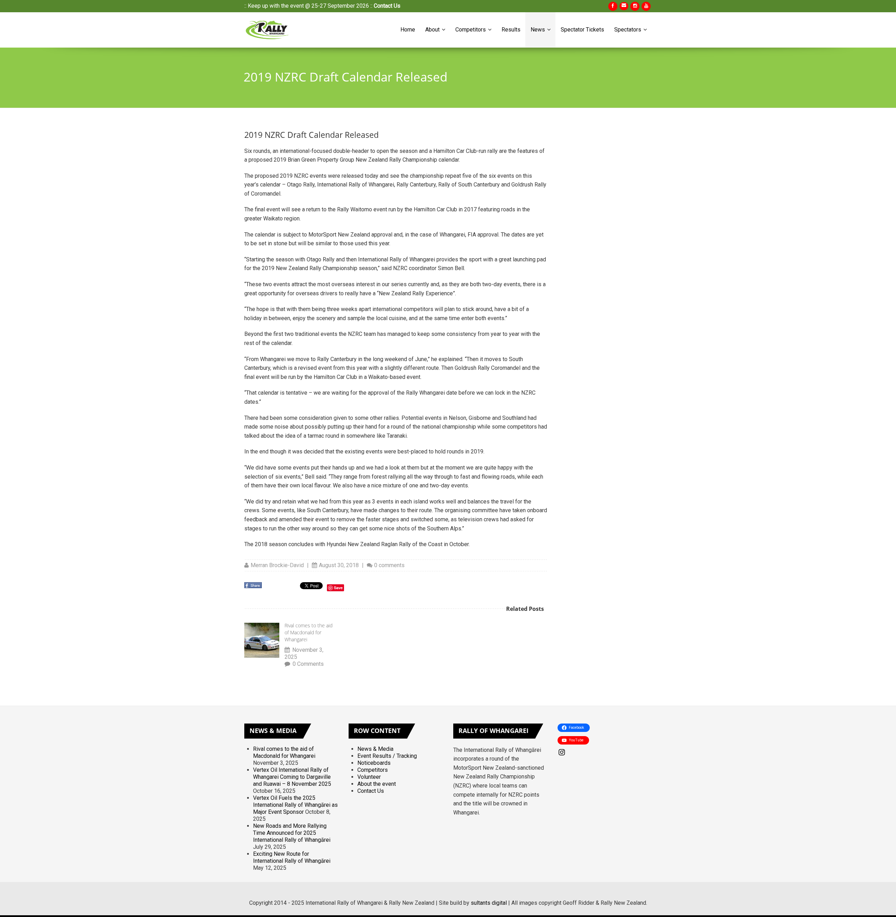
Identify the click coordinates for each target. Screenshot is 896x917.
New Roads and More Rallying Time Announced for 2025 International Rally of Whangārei (291, 833)
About (433, 29)
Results (511, 29)
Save (338, 587)
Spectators (628, 29)
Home (407, 29)
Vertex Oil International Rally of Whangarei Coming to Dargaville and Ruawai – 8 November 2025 (292, 777)
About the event (376, 784)
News (538, 29)
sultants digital (489, 903)
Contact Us (387, 5)
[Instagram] (605, 752)
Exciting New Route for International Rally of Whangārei (291, 857)
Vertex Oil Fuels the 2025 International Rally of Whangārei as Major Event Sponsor (295, 805)
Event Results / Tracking (387, 756)
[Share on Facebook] (253, 587)
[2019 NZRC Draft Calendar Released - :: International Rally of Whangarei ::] (268, 29)
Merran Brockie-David (277, 565)
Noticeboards (374, 763)
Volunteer (369, 777)
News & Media (375, 749)
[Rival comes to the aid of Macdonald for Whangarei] (261, 640)
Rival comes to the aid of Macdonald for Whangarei (308, 632)
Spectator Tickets (582, 29)
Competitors (471, 29)
